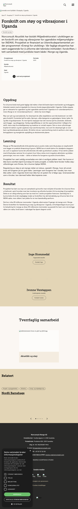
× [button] (30, 450)
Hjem (3, 15)
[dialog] (17, 478)
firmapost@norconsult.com (42, 448)
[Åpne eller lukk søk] (65, 5)
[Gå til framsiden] (8, 4)
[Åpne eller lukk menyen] (73, 4)
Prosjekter (10, 15)
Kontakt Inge (39, 262)
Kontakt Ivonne (39, 298)
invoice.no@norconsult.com (55, 455)
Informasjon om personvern (39, 481)
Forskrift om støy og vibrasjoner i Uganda (26, 15)
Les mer (19, 470)
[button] (17, 504)
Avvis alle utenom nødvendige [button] (17, 499)
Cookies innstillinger (39, 485)
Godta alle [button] (17, 494)
